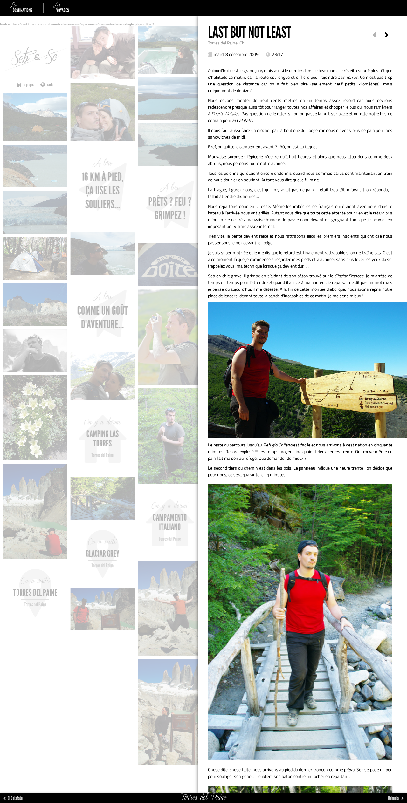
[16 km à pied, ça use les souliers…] (386, 34)
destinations (21, 8)
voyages (61, 8)
